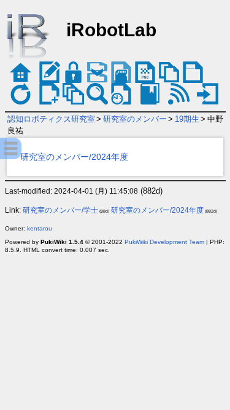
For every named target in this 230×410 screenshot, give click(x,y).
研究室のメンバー (135, 119)
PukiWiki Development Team (164, 242)
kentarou (39, 228)
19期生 (187, 119)
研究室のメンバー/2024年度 (74, 157)
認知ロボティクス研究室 (51, 119)
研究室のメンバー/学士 (60, 210)
